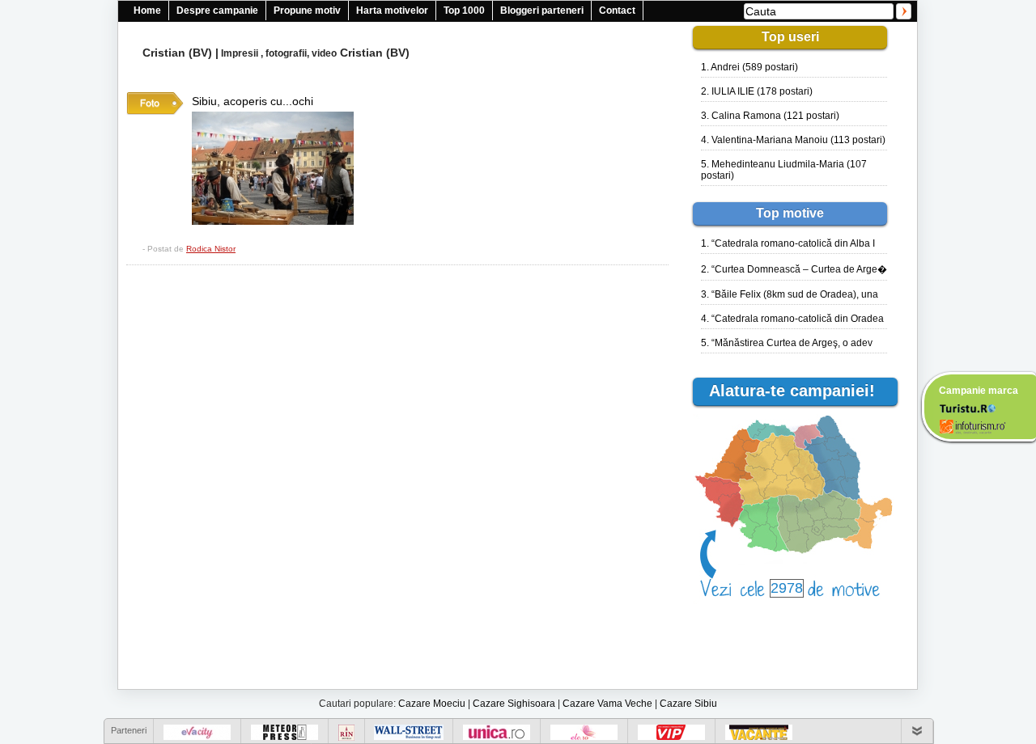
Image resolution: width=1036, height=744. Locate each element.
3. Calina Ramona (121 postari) (770, 115)
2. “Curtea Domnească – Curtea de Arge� (794, 269)
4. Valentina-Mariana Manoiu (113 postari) (793, 140)
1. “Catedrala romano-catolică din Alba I (788, 243)
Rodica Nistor (211, 248)
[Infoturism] (972, 428)
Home (147, 10)
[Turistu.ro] (967, 407)
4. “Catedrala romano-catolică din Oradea (792, 318)
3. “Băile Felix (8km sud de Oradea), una (789, 294)
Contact (617, 10)
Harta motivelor (392, 10)
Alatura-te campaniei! (799, 390)
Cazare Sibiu (688, 703)
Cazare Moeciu (431, 703)
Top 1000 (464, 10)
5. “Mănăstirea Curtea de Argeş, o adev (787, 343)
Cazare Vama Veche (607, 703)
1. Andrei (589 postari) (749, 67)
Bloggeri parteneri (542, 10)
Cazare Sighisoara (514, 703)
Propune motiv (307, 10)
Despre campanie (217, 10)
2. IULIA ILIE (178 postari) (757, 91)
